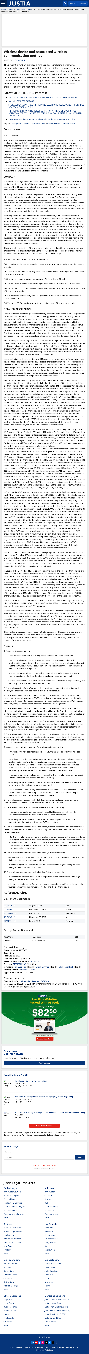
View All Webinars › (44, 1126)
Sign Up (82, 3)
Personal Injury (51, 1214)
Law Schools (50, 1224)
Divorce (47, 1199)
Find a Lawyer (11, 1146)
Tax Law (7, 1250)
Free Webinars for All (16, 1075)
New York (48, 1282)
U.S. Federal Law (11, 1259)
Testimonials (50, 1321)
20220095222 (36, 961)
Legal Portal (28, 1347)
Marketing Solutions (54, 1295)
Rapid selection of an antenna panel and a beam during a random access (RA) (41, 119)
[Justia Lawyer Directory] (56, 1342)
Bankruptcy (49, 1192)
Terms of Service (57, 1347)
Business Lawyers (11, 1195)
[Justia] (19, 3)
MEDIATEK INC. (21, 60)
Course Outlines (51, 1238)
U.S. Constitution (10, 1263)
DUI (46, 1203)
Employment (8, 1235)
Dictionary (48, 1227)
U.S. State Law (51, 1259)
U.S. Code (7, 1267)
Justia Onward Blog (52, 1318)
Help (47, 1347)
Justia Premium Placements (56, 1307)
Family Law (49, 1210)
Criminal (48, 1195)
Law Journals (50, 1242)
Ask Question (44, 1063)
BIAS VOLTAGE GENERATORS (21, 101)
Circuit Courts (9, 1278)
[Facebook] (39, 1342)
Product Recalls (10, 1310)
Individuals (50, 1188)
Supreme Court (10, 1274)
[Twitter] (53, 1342)
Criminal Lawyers (10, 1199)
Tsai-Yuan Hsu (20, 967)
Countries (7, 1321)
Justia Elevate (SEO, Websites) (57, 1310)
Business (7, 1224)
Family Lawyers (10, 1210)
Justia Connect (16, 1347)
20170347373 (10, 917)
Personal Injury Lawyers (13, 1214)
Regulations (8, 1271)
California (48, 1274)
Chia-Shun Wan (42, 967)
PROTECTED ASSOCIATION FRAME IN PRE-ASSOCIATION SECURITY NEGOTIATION (44, 97)
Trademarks (8, 1318)
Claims (26, 123)
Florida (47, 1278)
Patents (10, 9)
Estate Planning (51, 1206)
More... (6, 1217)
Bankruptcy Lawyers (12, 1192)
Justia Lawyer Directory (54, 1303)
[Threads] (46, 1342)
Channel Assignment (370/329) (35, 981)
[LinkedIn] (32, 1342)
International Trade (12, 1242)
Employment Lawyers (12, 1203)
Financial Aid (49, 1235)
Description (16, 123)
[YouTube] (36, 1342)
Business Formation (12, 1227)
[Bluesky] (49, 1342)
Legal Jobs (8, 1299)
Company (39, 1347)
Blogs (46, 1246)
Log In (72, 3)
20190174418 (10, 921)
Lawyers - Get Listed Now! (44, 1165)
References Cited (38, 123)
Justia (3, 9)
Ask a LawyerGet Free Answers (13, 1052)
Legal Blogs (8, 1303)
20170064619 (10, 913)
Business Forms (10, 1307)
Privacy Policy (72, 1347)
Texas (47, 1286)
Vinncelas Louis (28, 969)
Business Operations (12, 1231)
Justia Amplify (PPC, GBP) (55, 1314)
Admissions (49, 1231)
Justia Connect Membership (56, 1299)
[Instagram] (42, 1342)
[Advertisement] (44, 30)
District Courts (9, 1282)
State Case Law (51, 1271)
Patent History (53, 123)
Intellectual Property (12, 1238)
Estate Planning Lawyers (14, 1206)
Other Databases (12, 1295)
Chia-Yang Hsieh (66, 967)
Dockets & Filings (10, 1286)
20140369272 (10, 909)
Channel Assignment (23, 9)
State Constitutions (52, 1263)
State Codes (49, 1267)
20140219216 (10, 905)
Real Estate (8, 1246)
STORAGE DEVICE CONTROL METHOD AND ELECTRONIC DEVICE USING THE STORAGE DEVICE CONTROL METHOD (46, 106)
